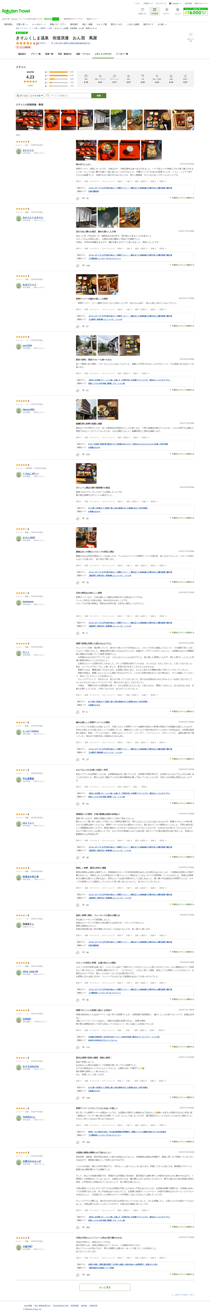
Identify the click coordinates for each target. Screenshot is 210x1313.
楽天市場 (188, 3)
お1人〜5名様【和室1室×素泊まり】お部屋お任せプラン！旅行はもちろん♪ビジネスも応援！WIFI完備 (128, 444)
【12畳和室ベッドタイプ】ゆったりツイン (104, 258)
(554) (103, 53)
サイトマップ (161, 3)
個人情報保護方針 (43, 1306)
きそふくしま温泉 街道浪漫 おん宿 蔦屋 (56, 37)
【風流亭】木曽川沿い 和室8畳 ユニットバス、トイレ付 (109, 575)
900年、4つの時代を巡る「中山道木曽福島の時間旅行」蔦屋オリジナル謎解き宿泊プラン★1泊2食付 (127, 1132)
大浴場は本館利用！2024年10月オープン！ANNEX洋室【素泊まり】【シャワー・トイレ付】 (124, 1037)
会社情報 (28, 1306)
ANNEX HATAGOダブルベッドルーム (102, 1040)
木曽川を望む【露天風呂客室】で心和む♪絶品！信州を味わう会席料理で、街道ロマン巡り (123, 1264)
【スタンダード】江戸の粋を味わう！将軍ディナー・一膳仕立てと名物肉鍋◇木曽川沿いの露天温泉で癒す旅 (130, 188)
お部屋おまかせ (94, 447)
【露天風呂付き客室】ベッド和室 (101, 1268)
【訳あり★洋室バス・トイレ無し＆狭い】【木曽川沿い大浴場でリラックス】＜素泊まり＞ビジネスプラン (129, 380)
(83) (65, 53)
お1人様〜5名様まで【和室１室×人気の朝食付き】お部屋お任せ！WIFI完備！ (118, 508)
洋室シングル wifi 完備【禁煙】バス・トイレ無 (106, 383)
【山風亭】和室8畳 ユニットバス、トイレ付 (105, 319)
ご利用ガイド (148, 3)
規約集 (84, 1306)
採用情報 (75, 1306)
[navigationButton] (189, 119)
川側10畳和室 (93, 191)
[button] (29, 120)
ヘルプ (137, 3)
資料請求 (94, 1306)
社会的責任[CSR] (60, 1306)
